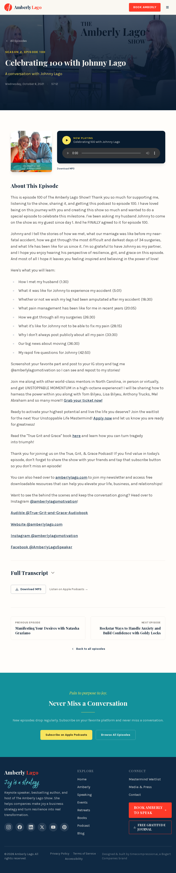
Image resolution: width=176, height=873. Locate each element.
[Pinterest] (64, 827)
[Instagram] (8, 827)
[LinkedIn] (31, 827)
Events (82, 802)
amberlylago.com (71, 477)
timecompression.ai (144, 854)
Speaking (84, 795)
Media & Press (140, 787)
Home (81, 779)
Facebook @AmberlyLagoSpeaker (41, 547)
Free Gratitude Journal (151, 827)
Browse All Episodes (115, 735)
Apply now (102, 418)
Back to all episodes (90, 649)
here (76, 435)
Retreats (83, 810)
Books (82, 818)
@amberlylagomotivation (53, 501)
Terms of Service (84, 853)
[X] (42, 827)
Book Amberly (144, 7)
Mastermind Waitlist (145, 779)
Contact (135, 795)
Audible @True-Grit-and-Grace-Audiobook (49, 512)
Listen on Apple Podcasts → (68, 589)
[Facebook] (19, 827)
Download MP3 (65, 168)
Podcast (83, 825)
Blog (81, 833)
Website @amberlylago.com (36, 524)
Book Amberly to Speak (148, 810)
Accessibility (74, 859)
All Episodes (18, 41)
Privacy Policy (59, 853)
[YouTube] (53, 827)
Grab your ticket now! (83, 400)
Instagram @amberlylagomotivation (44, 535)
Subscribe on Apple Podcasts (66, 735)
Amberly (21, 772)
